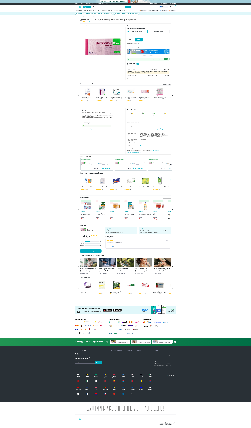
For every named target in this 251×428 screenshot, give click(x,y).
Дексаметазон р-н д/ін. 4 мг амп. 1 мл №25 (101, 98)
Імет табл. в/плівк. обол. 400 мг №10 (116, 187)
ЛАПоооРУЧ (169, 357)
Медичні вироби (117, 10)
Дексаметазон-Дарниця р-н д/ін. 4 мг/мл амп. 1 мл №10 (116, 98)
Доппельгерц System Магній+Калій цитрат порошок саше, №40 (85, 214)
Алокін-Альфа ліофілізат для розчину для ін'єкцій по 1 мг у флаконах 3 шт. (159, 291)
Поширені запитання (99, 3)
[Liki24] (78, 419)
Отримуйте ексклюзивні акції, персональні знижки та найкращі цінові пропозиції (88, 357)
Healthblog (174, 3)
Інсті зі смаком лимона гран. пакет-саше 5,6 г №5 (116, 291)
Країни (128, 355)
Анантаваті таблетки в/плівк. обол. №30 (87, 291)
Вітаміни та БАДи (97, 10)
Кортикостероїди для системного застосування (150, 128)
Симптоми (147, 129)
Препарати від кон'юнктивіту (156, 129)
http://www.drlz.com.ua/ (154, 150)
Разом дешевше (119, 25)
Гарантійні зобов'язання (142, 353)
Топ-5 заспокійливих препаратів (122, 269)
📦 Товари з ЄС (143, 10)
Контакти (82, 3)
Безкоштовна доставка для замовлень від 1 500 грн (127, 13)
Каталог (76, 3)
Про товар (84, 25)
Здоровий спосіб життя (171, 361)
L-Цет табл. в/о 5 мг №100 (86, 186)
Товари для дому (169, 355)
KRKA (89, 21)
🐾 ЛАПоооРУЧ (163, 10)
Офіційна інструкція (87, 128)
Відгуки (128, 25)
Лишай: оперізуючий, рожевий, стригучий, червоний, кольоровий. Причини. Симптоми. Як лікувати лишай (142, 269)
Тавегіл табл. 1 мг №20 (144, 186)
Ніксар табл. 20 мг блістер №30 (130, 187)
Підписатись (98, 362)
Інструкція (109, 25)
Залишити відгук (91, 251)
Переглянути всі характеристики (134, 152)
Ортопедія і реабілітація (159, 365)
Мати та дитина (169, 353)
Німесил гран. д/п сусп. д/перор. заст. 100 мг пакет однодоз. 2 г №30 (101, 187)
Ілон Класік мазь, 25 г (129, 290)
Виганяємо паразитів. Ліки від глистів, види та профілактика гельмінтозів (162, 269)
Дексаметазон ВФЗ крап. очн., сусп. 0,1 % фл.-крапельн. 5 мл (87, 98)
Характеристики (100, 25)
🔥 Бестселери (172, 10)
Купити (138, 39)
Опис (91, 25)
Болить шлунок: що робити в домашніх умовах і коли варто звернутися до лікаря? (88, 269)
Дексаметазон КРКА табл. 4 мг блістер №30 (145, 98)
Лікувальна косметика (107, 10)
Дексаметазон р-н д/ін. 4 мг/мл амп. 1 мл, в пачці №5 (159, 98)
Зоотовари (168, 359)
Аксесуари (168, 363)
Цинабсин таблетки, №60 (101, 290)
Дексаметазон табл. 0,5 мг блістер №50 (130, 98)
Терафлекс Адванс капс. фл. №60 (159, 214)
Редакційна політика (141, 355)
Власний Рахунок (153, 3)
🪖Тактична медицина (153, 10)
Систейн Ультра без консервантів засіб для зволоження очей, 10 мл (101, 214)
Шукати (127, 6)
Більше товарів (167, 84)
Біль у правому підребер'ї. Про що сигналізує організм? (107, 269)
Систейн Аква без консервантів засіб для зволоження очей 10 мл (130, 214)
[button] (137, 31)
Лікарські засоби (78, 10)
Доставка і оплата (90, 3)
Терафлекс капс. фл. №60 (115, 213)
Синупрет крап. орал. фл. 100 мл (159, 187)
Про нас (107, 3)
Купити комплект (106, 168)
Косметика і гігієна (88, 10)
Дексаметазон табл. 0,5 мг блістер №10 (90, 163)
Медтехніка (124, 10)
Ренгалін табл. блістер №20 (145, 290)
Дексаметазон (96, 17)
